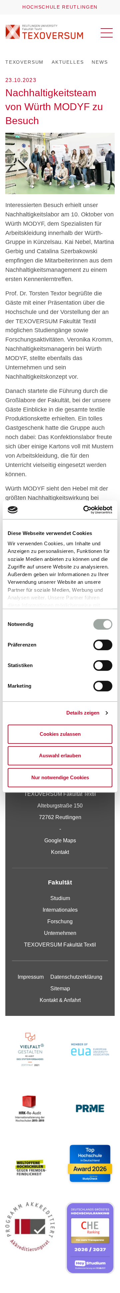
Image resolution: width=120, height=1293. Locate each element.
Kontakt (60, 852)
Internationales (60, 910)
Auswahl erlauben (60, 755)
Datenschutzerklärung (76, 977)
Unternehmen (60, 933)
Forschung (60, 921)
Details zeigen (82, 713)
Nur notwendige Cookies (60, 777)
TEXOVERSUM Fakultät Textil (60, 945)
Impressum (31, 977)
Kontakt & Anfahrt (60, 1000)
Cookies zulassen (60, 734)
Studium (60, 898)
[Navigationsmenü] (107, 33)
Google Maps (60, 840)
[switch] (102, 645)
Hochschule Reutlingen (60, 7)
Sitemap (60, 988)
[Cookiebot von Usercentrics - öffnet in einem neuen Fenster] (84, 509)
